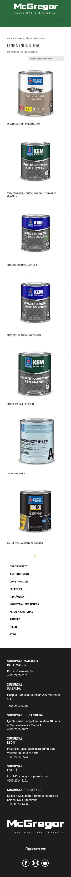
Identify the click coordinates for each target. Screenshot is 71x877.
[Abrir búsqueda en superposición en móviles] (35, 556)
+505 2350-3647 (17, 729)
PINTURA (19, 38)
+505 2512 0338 (17, 706)
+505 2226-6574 (17, 757)
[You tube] (45, 866)
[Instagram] (35, 866)
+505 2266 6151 (17, 675)
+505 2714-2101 (17, 780)
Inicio (9, 38)
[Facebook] (26, 866)
